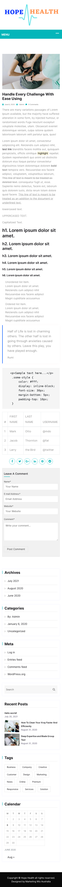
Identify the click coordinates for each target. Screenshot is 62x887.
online (22, 781)
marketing (42, 774)
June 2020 (14, 595)
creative (43, 767)
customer (11, 774)
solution (44, 789)
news (9, 781)
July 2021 (13, 580)
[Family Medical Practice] (31, 14)
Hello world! (11, 713)
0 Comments (33, 104)
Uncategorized (16, 631)
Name (7, 481)
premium (36, 781)
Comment (9, 519)
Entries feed (15, 659)
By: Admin (14, 616)
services (29, 789)
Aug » (11, 857)
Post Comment (16, 549)
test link (7, 149)
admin (21, 104)
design (26, 774)
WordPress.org (16, 674)
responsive (12, 789)
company (27, 767)
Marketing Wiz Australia (38, 881)
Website (8, 506)
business (11, 767)
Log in (11, 652)
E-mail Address (12, 494)
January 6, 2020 (17, 623)
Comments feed (17, 666)
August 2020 (15, 588)
